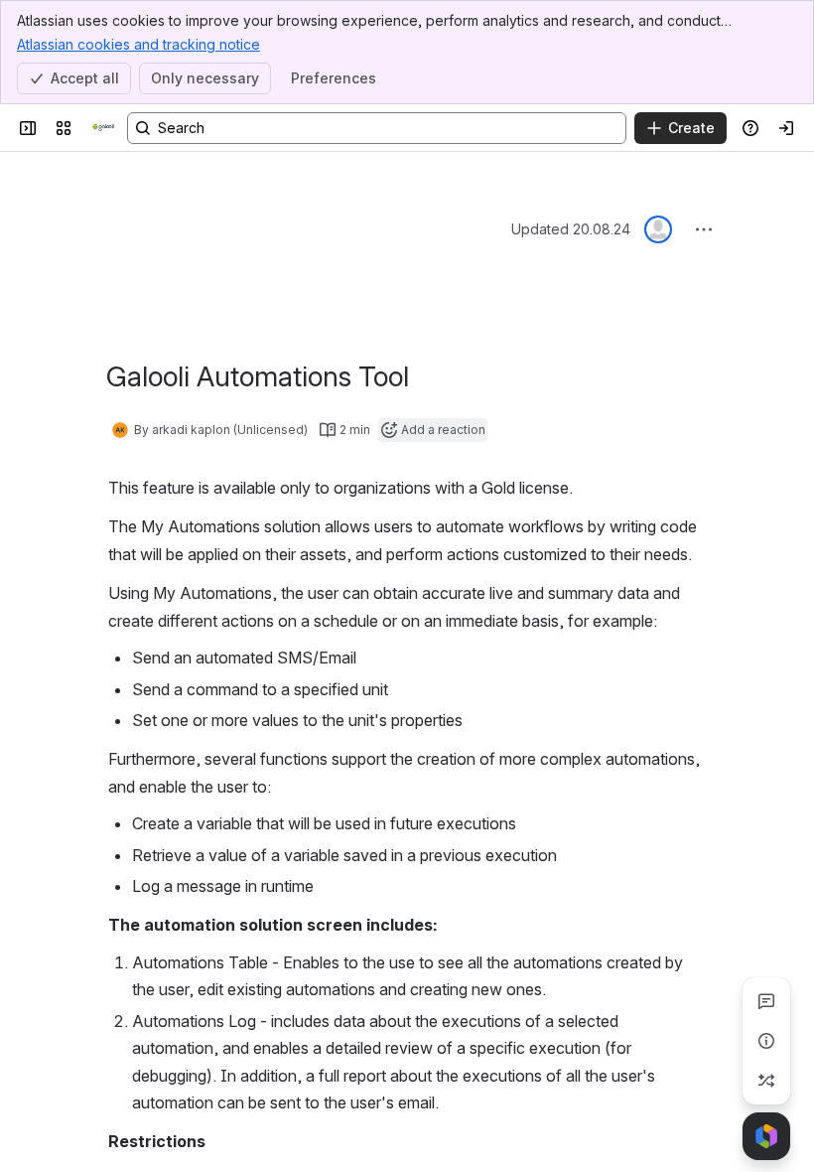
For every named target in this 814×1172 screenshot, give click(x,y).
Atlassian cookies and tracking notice (138, 44)
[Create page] (766, 1081)
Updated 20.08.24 (570, 228)
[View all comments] (766, 1001)
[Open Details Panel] (766, 1041)
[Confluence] (103, 128)
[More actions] (704, 229)
